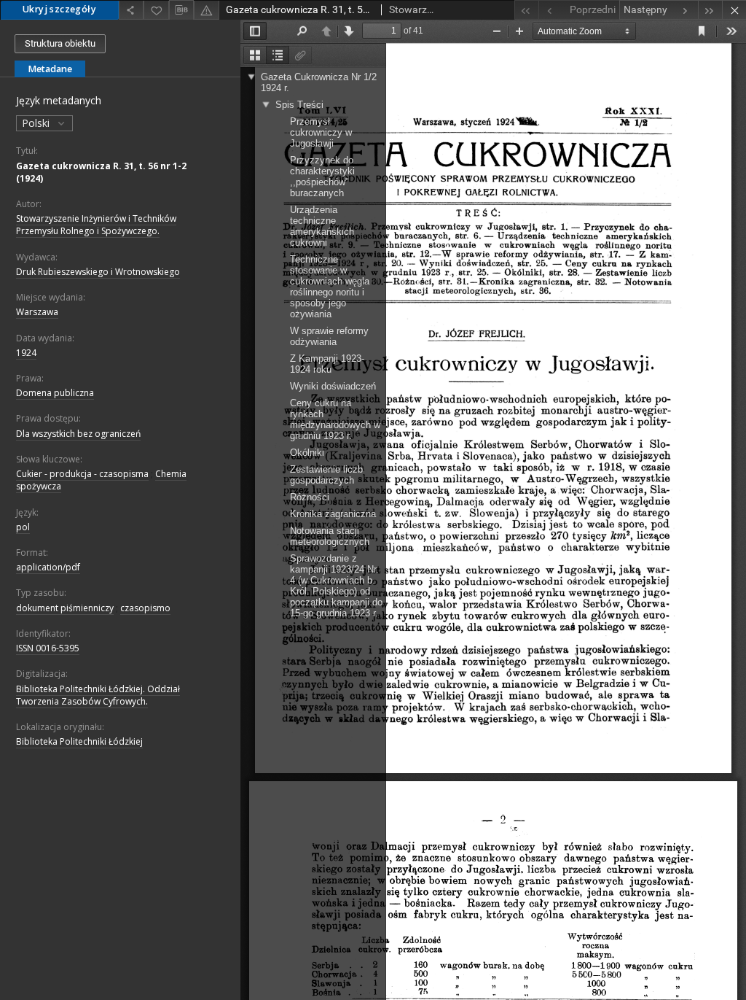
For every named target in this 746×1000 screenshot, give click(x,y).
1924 (26, 352)
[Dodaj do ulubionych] (156, 10)
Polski (37, 123)
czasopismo (145, 608)
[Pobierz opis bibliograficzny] (181, 10)
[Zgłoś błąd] (206, 10)
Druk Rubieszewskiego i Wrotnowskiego (98, 271)
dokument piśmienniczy (65, 608)
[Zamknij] (734, 10)
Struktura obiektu (60, 43)
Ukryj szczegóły (59, 9)
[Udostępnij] (131, 10)
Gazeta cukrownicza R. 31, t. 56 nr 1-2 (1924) (101, 172)
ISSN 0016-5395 (47, 648)
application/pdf (48, 567)
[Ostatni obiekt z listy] (710, 10)
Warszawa (37, 312)
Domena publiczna (55, 393)
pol (23, 527)
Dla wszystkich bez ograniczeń (78, 433)
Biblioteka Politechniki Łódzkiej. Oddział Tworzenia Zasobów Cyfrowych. (98, 695)
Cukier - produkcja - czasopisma (82, 474)
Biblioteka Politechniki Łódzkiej (79, 741)
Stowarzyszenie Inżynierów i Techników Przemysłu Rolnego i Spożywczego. (96, 224)
